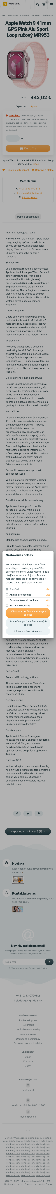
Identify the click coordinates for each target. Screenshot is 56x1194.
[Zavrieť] (49, 555)
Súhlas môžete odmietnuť (28, 631)
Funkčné (14, 589)
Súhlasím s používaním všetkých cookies (28, 613)
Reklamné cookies (19, 605)
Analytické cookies (20, 594)
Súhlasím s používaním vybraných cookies (28, 623)
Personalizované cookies (23, 600)
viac (48, 589)
